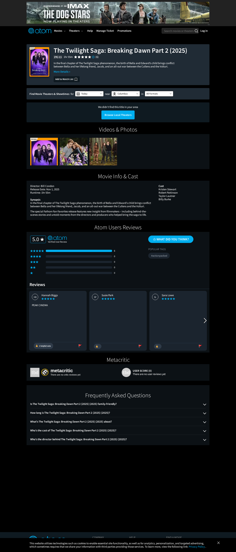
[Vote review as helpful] (97, 346)
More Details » (62, 71)
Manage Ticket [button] (105, 30)
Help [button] (90, 30)
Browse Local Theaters (118, 115)
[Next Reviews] (204, 320)
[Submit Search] (196, 31)
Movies (58, 30)
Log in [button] (204, 30)
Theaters (74, 30)
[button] (89, 94)
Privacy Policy (197, 546)
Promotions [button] (124, 30)
